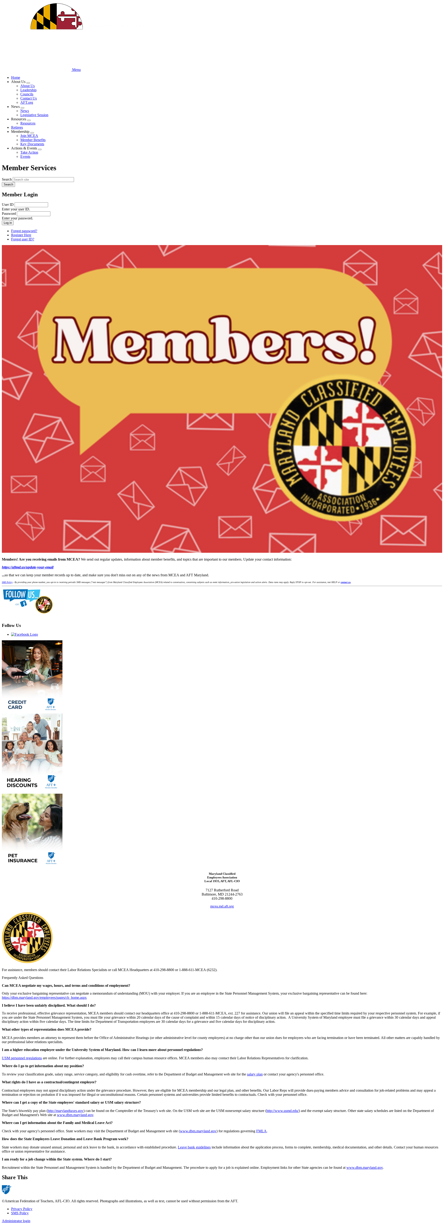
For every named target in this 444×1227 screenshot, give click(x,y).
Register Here (21, 235)
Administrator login (16, 1221)
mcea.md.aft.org (222, 906)
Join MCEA (29, 136)
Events (25, 156)
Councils (26, 94)
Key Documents (32, 144)
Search (7, 179)
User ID (8, 205)
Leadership (28, 90)
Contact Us (28, 98)
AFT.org (26, 102)
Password (9, 214)
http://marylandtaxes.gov (65, 1111)
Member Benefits (33, 140)
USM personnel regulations (22, 1058)
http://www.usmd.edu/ (282, 1111)
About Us (27, 86)
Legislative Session (34, 115)
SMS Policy (20, 1213)
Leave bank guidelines (194, 1147)
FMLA (261, 1131)
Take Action (29, 152)
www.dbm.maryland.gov (75, 1115)
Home (15, 77)
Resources (27, 123)
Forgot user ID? (22, 239)
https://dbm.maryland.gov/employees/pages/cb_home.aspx (44, 997)
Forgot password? (24, 231)
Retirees (17, 127)
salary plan (255, 1074)
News (24, 111)
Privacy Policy (21, 1209)
